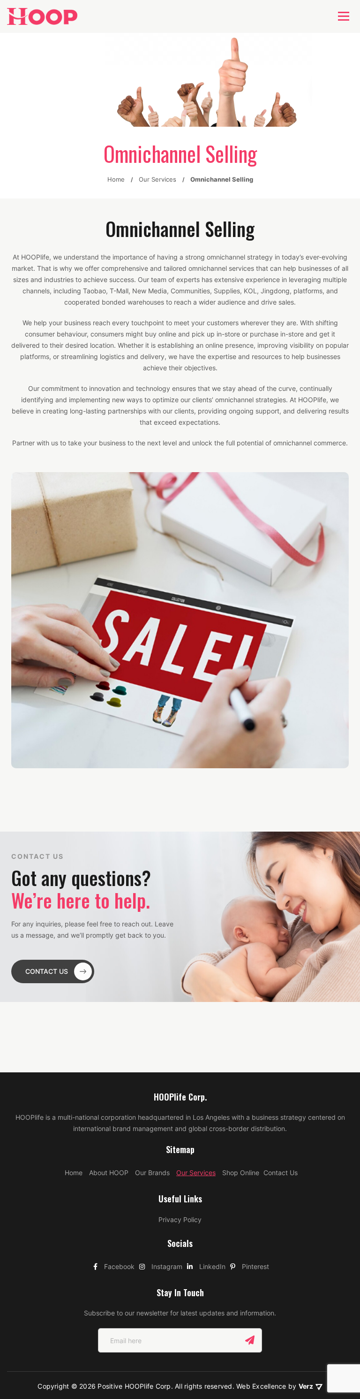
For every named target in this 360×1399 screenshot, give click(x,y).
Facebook (118, 1266)
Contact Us (280, 1172)
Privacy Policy (180, 1219)
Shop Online (240, 1172)
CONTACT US (46, 971)
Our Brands (152, 1172)
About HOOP (108, 1172)
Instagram (166, 1266)
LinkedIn (211, 1266)
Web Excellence (262, 1386)
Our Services (196, 1172)
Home (73, 1172)
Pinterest (254, 1266)
